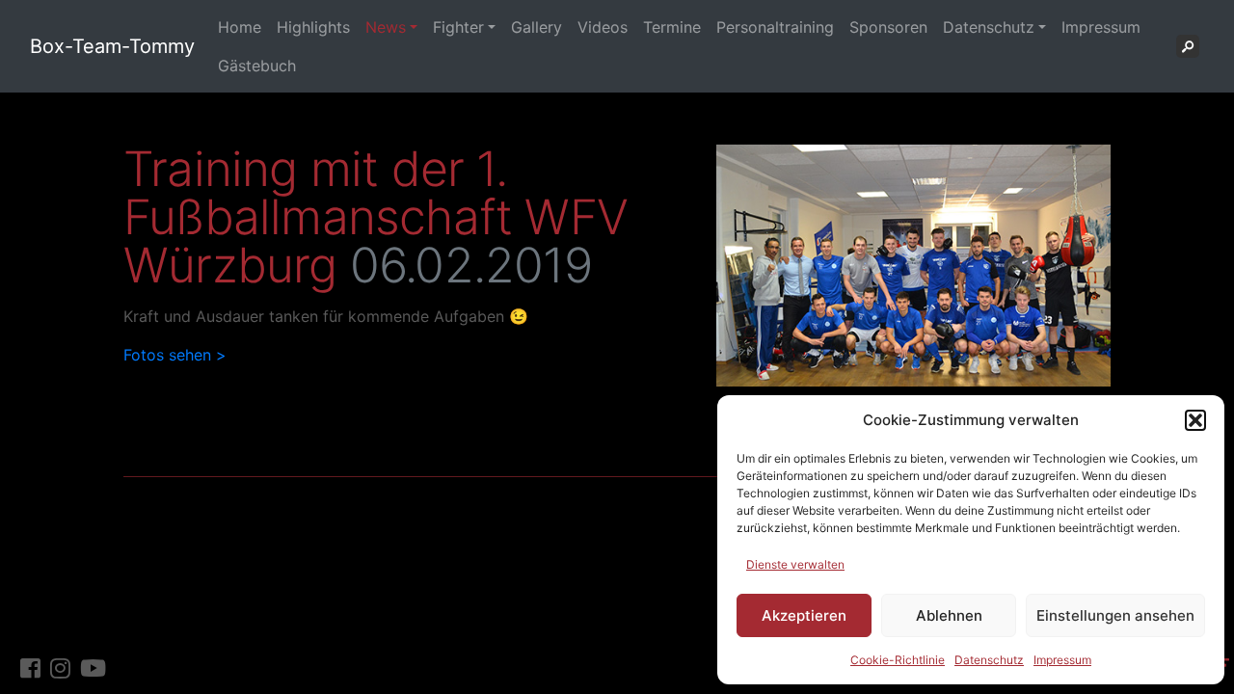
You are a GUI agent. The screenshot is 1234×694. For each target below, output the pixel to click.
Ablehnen (949, 615)
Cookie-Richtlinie (897, 660)
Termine (672, 27)
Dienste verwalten (795, 564)
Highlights (313, 27)
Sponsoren (888, 27)
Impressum (1062, 660)
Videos (602, 27)
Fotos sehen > (175, 354)
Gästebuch (257, 65)
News (385, 27)
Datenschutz (989, 660)
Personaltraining (775, 27)
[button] (1195, 420)
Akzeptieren (804, 615)
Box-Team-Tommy (112, 46)
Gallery (536, 27)
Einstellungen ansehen (1115, 615)
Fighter (458, 27)
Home (239, 27)
